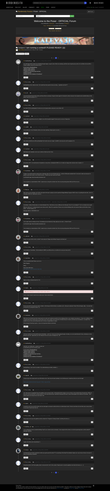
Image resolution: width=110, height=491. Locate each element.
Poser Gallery (51, 28)
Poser (47, 7)
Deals (42, 7)
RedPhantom (51, 23)
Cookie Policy (72, 488)
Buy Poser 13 (58, 30)
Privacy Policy (81, 488)
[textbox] (25, 16)
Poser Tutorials (52, 30)
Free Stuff (18, 7)
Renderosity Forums (25, 11)
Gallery (25, 7)
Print (27, 53)
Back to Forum (20, 53)
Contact (53, 7)
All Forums (91, 11)
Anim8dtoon (66, 23)
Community (32, 7)
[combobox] (25, 16)
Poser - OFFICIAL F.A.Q (48, 25)
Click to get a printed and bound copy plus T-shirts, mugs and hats (37, 381)
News (37, 7)
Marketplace (9, 7)
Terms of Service (60, 488)
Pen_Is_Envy (21, 49)
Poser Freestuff (58, 28)
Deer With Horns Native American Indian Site (33, 269)
